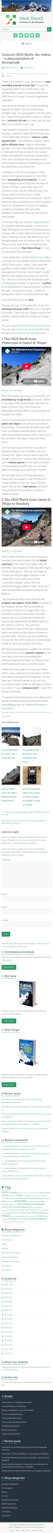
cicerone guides (42, 1196)
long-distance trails (24, 73)
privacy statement (29, 840)
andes (5, 1195)
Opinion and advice (10, 1257)
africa (37, 1193)
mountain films (36, 73)
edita (4, 1201)
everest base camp (34, 1202)
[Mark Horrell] (26, 15)
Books (28, 1530)
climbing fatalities (8, 1198)
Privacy (40, 1530)
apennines (12, 1196)
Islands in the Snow (9, 1430)
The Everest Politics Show (12, 1418)
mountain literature (31, 1212)
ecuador (46, 1198)
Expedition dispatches (11, 1235)
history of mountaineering (15, 1207)
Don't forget (12, 1029)
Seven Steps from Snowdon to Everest (16, 1402)
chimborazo (27, 1196)
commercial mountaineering (29, 1198)
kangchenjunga (6, 1210)
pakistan (12, 1216)
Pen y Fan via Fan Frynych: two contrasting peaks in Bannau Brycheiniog (24, 822)
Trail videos (28, 68)
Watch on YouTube (12, 390)
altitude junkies (45, 1193)
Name (5, 894)
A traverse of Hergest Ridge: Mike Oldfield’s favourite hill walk (25, 813)
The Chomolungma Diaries (12, 1414)
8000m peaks (10, 1192)
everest (20, 1201)
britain (19, 1195)
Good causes (7, 1240)
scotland (39, 1216)
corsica (7, 73)
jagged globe (37, 1207)
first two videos (42, 257)
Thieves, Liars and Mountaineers (14, 1422)
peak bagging (20, 1216)
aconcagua (31, 1193)
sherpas (12, 1219)
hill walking (24, 1204)
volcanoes (15, 1222)
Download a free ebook (19, 952)
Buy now (10, 976)
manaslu (15, 1210)
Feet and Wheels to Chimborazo (14, 1406)
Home (12, 1530)
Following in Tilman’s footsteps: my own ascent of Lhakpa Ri (25, 1454)
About (18, 1530)
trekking (44, 73)
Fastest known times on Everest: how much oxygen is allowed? (26, 1471)
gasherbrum (13, 1204)
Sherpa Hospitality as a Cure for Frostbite (17, 1410)
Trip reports (6, 1270)
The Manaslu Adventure (11, 1426)
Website (5, 920)
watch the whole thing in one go (28, 325)
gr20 (16, 73)
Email (5, 907)
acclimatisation (23, 1193)
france (12, 73)
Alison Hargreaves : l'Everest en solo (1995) (23, 1146)
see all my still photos (28, 329)
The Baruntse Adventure (11, 1434)
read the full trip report (28, 333)
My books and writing (11, 1253)
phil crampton (30, 1216)
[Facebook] (15, 35)
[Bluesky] (21, 35)
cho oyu (34, 1196)
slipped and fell (41, 222)
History (5, 1244)
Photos (34, 1530)
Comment (7, 860)
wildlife (22, 1222)
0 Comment (9, 76)
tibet (19, 1219)
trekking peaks (6, 1222)
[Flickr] (26, 35)
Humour (5, 1248)
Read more (9, 967)
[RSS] (37, 35)
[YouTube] (32, 35)
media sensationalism (28, 1210)
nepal (5, 1216)
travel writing (29, 1218)
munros (46, 1213)
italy (31, 1207)
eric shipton (10, 1202)
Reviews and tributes (10, 1261)
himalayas (38, 1204)
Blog (23, 1530)
